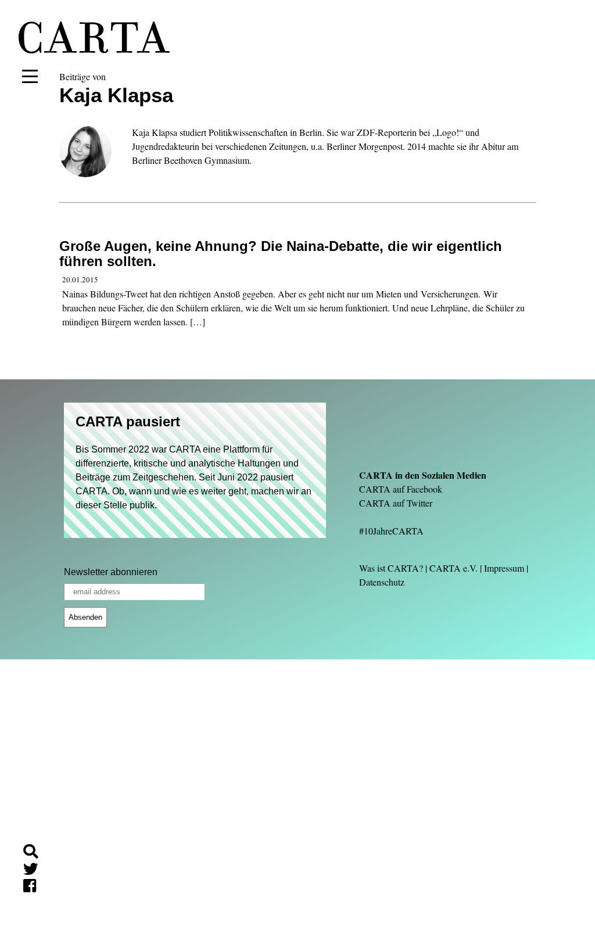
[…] (197, 321)
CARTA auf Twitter (395, 503)
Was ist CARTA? (391, 568)
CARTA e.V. (453, 568)
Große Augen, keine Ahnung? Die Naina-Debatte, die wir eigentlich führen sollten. (280, 253)
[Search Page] (35, 853)
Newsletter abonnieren (110, 572)
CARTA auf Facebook (400, 489)
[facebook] (34, 887)
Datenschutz (381, 582)
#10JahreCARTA (391, 531)
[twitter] (35, 870)
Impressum (504, 568)
